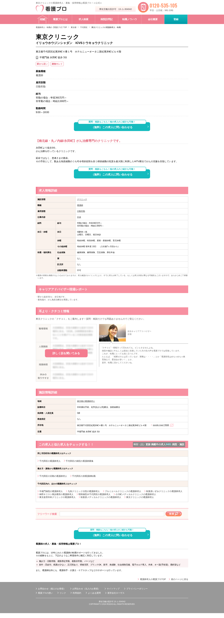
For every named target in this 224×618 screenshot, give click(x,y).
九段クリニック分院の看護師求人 (84, 491)
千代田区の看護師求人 (50, 461)
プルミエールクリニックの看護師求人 (123, 491)
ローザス (120, 593)
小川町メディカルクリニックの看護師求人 (136, 494)
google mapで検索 (161, 425)
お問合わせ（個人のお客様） (52, 588)
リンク (63, 593)
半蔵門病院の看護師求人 (51, 491)
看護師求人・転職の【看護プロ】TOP (51, 27)
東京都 (73, 27)
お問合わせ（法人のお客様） (86, 588)
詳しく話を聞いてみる (66, 353)
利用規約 (77, 593)
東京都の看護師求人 (86, 401)
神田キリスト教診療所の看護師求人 (56, 494)
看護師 (80, 205)
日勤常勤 (81, 211)
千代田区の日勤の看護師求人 (53, 476)
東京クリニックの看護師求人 (140, 497)
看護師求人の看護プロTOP (153, 579)
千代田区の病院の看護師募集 (79, 461)
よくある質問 (94, 593)
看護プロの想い (45, 593)
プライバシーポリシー (137, 588)
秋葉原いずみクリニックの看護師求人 (164, 491)
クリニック (82, 199)
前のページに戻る (179, 579)
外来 (79, 217)
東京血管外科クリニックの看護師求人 (57, 497)
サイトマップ (113, 588)
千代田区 (83, 27)
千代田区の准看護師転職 (84, 476)
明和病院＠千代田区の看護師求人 (94, 494)
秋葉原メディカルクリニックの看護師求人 (101, 497)
